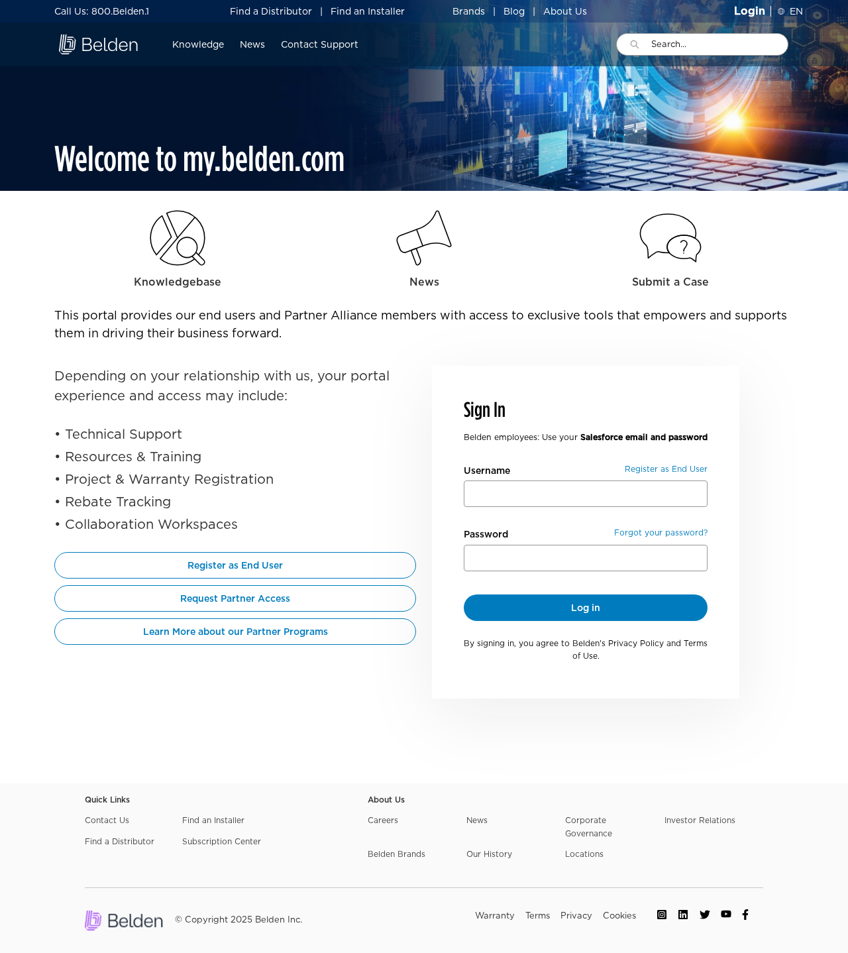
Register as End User (235, 565)
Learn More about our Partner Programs (235, 631)
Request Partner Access (235, 598)
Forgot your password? (661, 532)
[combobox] (719, 44)
